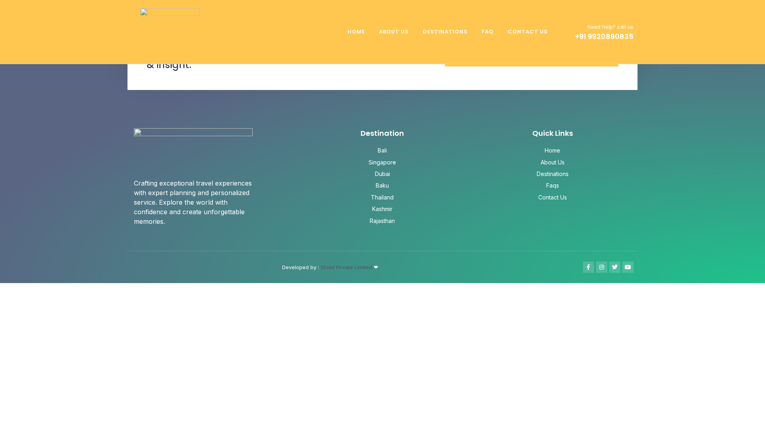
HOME (356, 31)
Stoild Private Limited (347, 267)
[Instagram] (601, 267)
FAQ (488, 31)
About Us (394, 31)
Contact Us (528, 31)
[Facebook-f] (588, 267)
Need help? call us (610, 26)
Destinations (445, 31)
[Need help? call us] (567, 32)
